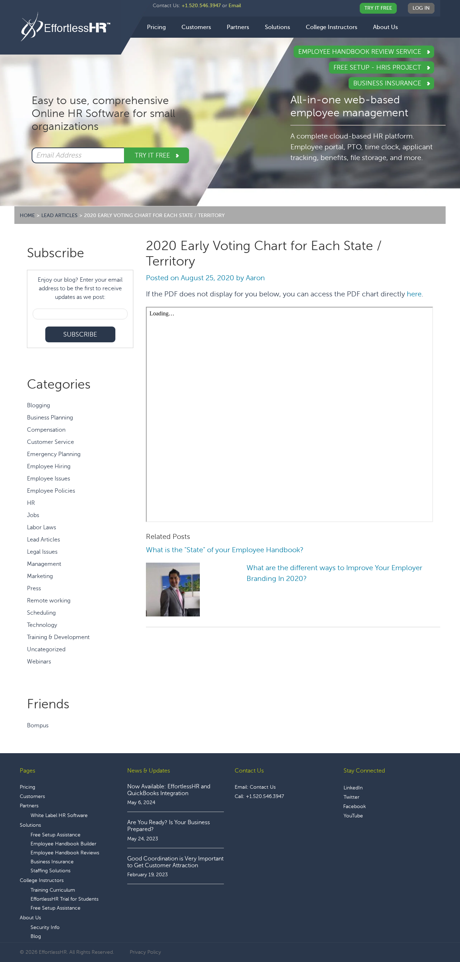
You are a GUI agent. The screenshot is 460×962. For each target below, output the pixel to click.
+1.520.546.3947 (201, 5)
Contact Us (263, 787)
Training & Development (58, 637)
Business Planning (50, 417)
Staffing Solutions (50, 870)
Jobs (33, 515)
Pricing (27, 787)
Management (44, 564)
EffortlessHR (70, 26)
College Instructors (42, 880)
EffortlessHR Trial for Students (64, 899)
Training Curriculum (53, 890)
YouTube (353, 815)
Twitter (351, 797)
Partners (29, 805)
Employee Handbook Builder (63, 843)
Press (34, 588)
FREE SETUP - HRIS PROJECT (378, 67)
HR (31, 503)
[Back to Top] (434, 934)
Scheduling (41, 613)
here (414, 294)
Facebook (354, 806)
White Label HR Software (59, 815)
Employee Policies (51, 491)
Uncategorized (46, 649)
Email (235, 5)
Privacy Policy (145, 952)
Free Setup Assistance (55, 834)
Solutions (30, 825)
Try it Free (153, 155)
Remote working (48, 600)
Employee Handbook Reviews (65, 852)
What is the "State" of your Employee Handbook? (225, 550)
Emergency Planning (53, 454)
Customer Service (50, 442)
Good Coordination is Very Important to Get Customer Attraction (175, 862)
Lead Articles (43, 539)
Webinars (39, 661)
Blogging (38, 405)
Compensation (46, 430)
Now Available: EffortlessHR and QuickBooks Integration (168, 790)
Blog (36, 936)
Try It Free (378, 8)
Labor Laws (41, 527)
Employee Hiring (48, 466)
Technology (42, 625)
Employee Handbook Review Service (360, 51)
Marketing (40, 576)
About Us (30, 917)
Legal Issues (42, 552)
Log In (421, 8)
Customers (32, 796)
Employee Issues (48, 478)
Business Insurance (388, 83)
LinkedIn (353, 787)
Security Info (45, 927)
